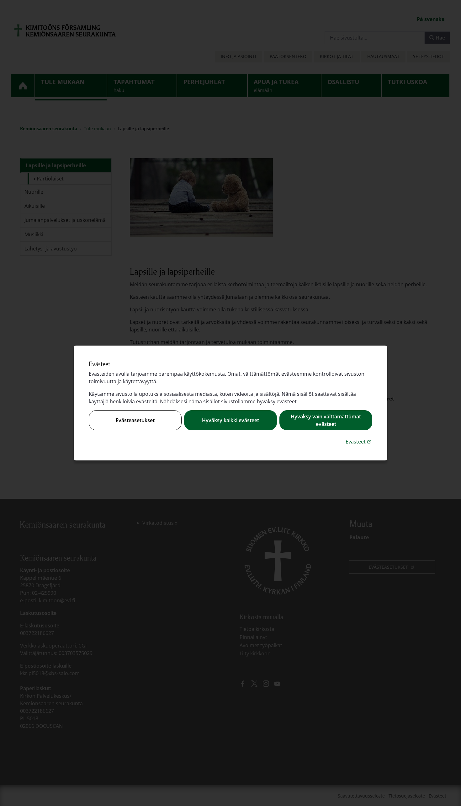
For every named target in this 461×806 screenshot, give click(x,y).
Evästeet (359, 441)
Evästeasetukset (135, 420)
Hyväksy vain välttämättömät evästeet (326, 420)
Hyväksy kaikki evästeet (230, 420)
